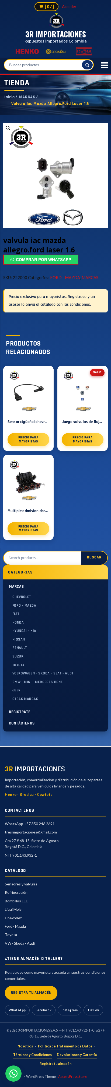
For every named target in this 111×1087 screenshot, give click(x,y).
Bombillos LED (17, 901)
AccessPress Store (72, 1076)
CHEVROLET (21, 596)
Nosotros (25, 1046)
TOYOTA (18, 665)
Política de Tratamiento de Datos (65, 1046)
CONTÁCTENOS (21, 723)
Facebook (44, 1010)
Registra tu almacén (55, 1064)
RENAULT (19, 647)
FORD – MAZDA (24, 605)
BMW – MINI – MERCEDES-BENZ (37, 682)
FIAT (15, 613)
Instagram (69, 1010)
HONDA (18, 622)
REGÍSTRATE (19, 712)
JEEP (16, 690)
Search (94, 558)
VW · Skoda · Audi (20, 943)
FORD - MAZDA (65, 277)
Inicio (9, 97)
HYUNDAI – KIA (24, 630)
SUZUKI (18, 656)
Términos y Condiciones (32, 1055)
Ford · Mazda (15, 926)
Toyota (11, 934)
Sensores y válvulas (21, 884)
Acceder (69, 6)
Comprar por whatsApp (43, 259)
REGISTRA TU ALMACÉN (31, 992)
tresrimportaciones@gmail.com (31, 832)
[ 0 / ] (49, 6)
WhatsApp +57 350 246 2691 (30, 823)
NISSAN (18, 639)
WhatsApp (17, 1010)
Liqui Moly (13, 909)
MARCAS (27, 97)
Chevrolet (13, 918)
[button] (13, 1073)
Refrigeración (16, 892)
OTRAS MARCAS (25, 698)
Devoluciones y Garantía (77, 1055)
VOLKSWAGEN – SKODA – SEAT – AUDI (42, 673)
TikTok (93, 1010)
